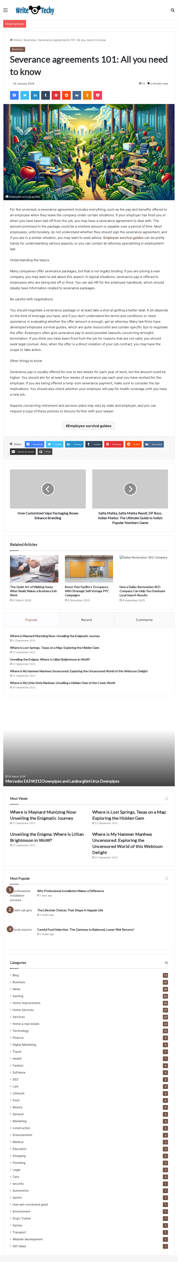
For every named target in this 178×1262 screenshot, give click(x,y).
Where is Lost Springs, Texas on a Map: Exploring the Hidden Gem (54, 647)
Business (30, 40)
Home (17, 40)
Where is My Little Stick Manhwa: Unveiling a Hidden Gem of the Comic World (62, 683)
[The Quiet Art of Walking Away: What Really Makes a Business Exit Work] (34, 569)
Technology (21, 1030)
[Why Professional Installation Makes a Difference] (22, 897)
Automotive (21, 1190)
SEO (15, 1079)
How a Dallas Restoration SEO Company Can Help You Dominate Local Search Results (142, 591)
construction (21, 1128)
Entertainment (22, 1135)
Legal (16, 1169)
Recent (86, 620)
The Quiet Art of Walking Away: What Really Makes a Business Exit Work (33, 591)
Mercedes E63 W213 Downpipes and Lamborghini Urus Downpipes (62, 781)
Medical (18, 1142)
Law (15, 1086)
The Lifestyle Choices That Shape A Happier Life (70, 910)
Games (17, 1225)
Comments (144, 620)
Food (16, 1100)
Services (19, 1017)
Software (19, 1072)
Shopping (19, 1156)
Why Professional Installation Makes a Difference (70, 891)
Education (19, 1149)
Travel (17, 1051)
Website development (28, 1239)
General (18, 1114)
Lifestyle (19, 1093)
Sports (17, 1197)
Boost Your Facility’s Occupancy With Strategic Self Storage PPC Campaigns (87, 591)
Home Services (23, 1010)
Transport (19, 1232)
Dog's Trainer (22, 1218)
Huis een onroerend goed (30, 1204)
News (16, 989)
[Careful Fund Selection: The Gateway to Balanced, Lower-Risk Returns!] (22, 935)
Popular (31, 620)
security (18, 1183)
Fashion (18, 1065)
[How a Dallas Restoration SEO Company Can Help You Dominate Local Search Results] (144, 569)
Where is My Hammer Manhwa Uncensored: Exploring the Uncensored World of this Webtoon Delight (79, 671)
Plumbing (19, 1163)
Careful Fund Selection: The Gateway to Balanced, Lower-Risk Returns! (85, 929)
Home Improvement (26, 1003)
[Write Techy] (34, 10)
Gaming (18, 996)
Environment (21, 1211)
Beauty (18, 1107)
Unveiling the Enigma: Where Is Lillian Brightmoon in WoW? (50, 659)
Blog (16, 975)
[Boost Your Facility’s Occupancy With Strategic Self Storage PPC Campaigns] (89, 569)
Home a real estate (26, 1024)
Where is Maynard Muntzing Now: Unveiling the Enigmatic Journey (55, 636)
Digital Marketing (24, 1044)
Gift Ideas (19, 1246)
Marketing (19, 1121)
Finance (18, 1037)
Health (17, 1058)
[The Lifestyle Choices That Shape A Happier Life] (22, 916)
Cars (16, 1176)
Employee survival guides (89, 426)
